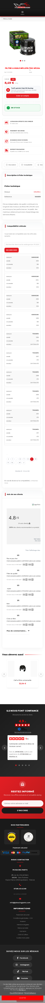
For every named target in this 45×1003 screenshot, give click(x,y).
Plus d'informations (16, 993)
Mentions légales (23, 924)
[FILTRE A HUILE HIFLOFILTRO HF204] (22, 43)
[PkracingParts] (22, 5)
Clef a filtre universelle (22, 680)
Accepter (22, 998)
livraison (23, 921)
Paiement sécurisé (22, 915)
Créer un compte (22, 96)
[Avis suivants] (40, 747)
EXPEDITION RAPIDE (17, 149)
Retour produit (22, 928)
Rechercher (11, 250)
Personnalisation (30, 993)
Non (31, 564)
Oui (25, 564)
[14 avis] (24, 72)
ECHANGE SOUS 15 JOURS (19, 140)
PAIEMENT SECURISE (17, 131)
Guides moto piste (22, 938)
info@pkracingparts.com (20, 903)
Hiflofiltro (37, 192)
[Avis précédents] (4, 747)
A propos (22, 931)
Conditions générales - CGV (23, 918)
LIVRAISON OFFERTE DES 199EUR (21, 121)
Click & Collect (22, 934)
